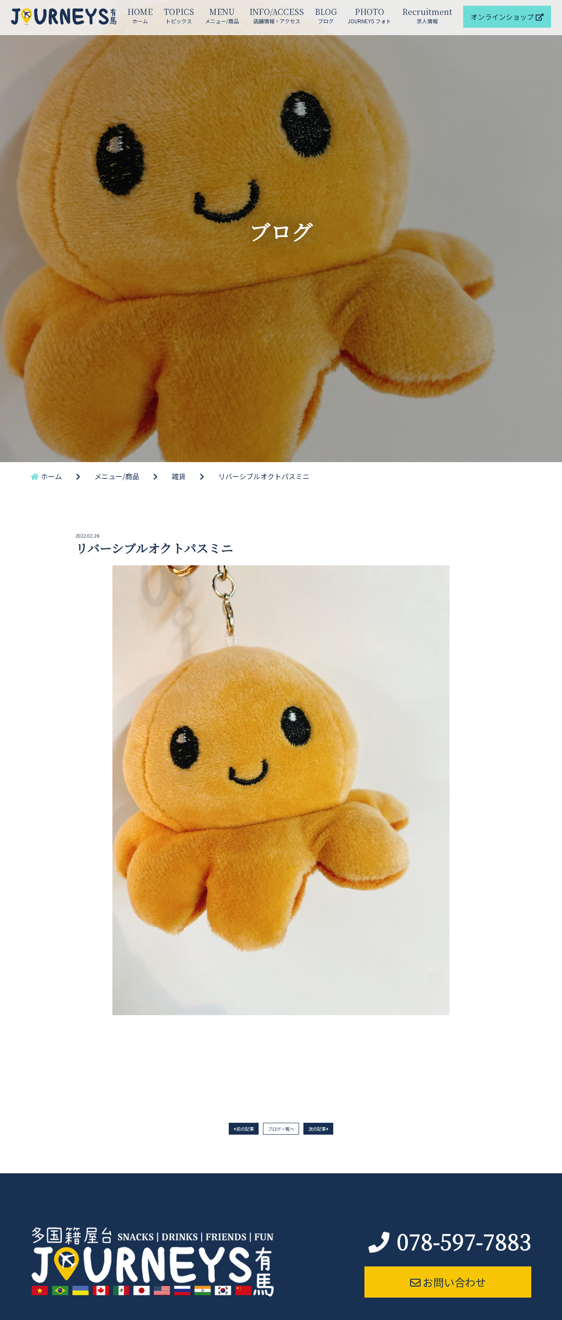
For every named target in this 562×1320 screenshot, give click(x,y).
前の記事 (244, 1128)
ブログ (326, 15)
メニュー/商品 (222, 15)
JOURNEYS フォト (369, 15)
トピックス (179, 15)
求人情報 (427, 15)
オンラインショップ (503, 16)
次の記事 (317, 1128)
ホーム (140, 15)
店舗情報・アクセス (276, 15)
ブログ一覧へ (281, 1128)
